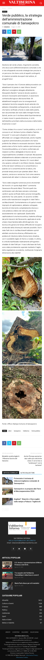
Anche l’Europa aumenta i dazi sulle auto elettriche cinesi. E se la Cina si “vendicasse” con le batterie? (33, 460)
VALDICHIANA (34, 632)
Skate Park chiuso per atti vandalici (27, 583)
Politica (10, 8)
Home (4, 8)
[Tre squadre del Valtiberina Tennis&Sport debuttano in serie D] (7, 575)
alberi (10, 431)
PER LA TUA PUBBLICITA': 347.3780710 (22, 540)
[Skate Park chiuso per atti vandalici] (7, 586)
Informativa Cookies (22, 657)
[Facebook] (4, 32)
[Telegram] (25, 549)
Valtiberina (26, 431)
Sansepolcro (17, 431)
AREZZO (7, 632)
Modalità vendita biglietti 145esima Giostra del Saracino (10, 458)
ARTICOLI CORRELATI (10, 473)
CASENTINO (15, 632)
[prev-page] (3, 509)
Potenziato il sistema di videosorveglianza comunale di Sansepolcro (26, 480)
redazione (7, 27)
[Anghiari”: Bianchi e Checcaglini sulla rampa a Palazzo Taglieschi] (7, 501)
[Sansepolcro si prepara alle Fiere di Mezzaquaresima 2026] (7, 491)
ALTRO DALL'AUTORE (27, 473)
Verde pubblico (36, 431)
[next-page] (7, 509)
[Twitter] (9, 32)
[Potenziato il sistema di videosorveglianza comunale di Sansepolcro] (7, 481)
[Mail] (19, 549)
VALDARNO (24, 632)
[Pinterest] (14, 32)
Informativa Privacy (32, 655)
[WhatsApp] (19, 32)
